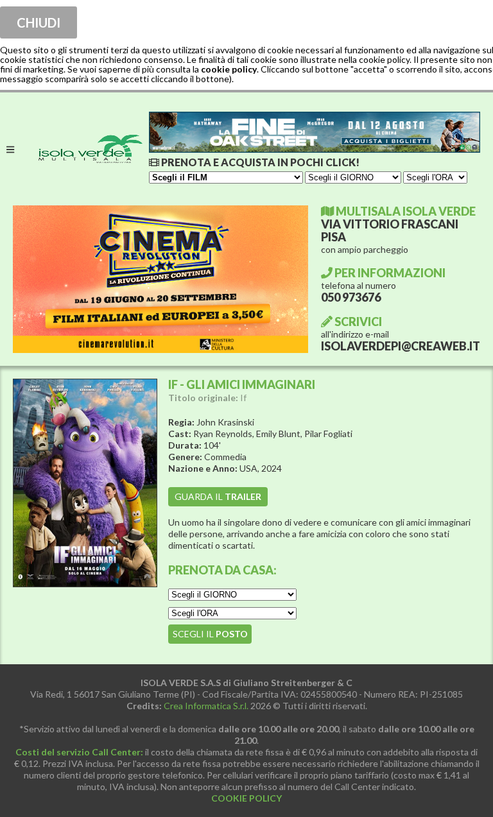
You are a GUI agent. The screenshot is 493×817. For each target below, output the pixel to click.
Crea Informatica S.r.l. (206, 705)
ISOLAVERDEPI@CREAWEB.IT (400, 346)
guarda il (218, 496)
